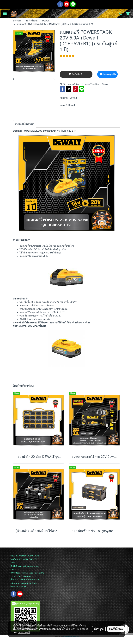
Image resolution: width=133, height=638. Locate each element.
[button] (120, 13)
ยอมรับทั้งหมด (116, 628)
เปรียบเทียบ (93, 84)
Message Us (109, 74)
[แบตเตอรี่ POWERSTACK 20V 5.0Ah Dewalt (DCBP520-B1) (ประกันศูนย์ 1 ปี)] (34, 51)
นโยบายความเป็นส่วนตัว (77, 628)
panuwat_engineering (28, 566)
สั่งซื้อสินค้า (77, 74)
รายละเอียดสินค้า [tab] (24, 123)
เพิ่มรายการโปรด (70, 84)
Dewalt (73, 98)
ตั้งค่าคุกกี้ (98, 628)
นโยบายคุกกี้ (24, 632)
